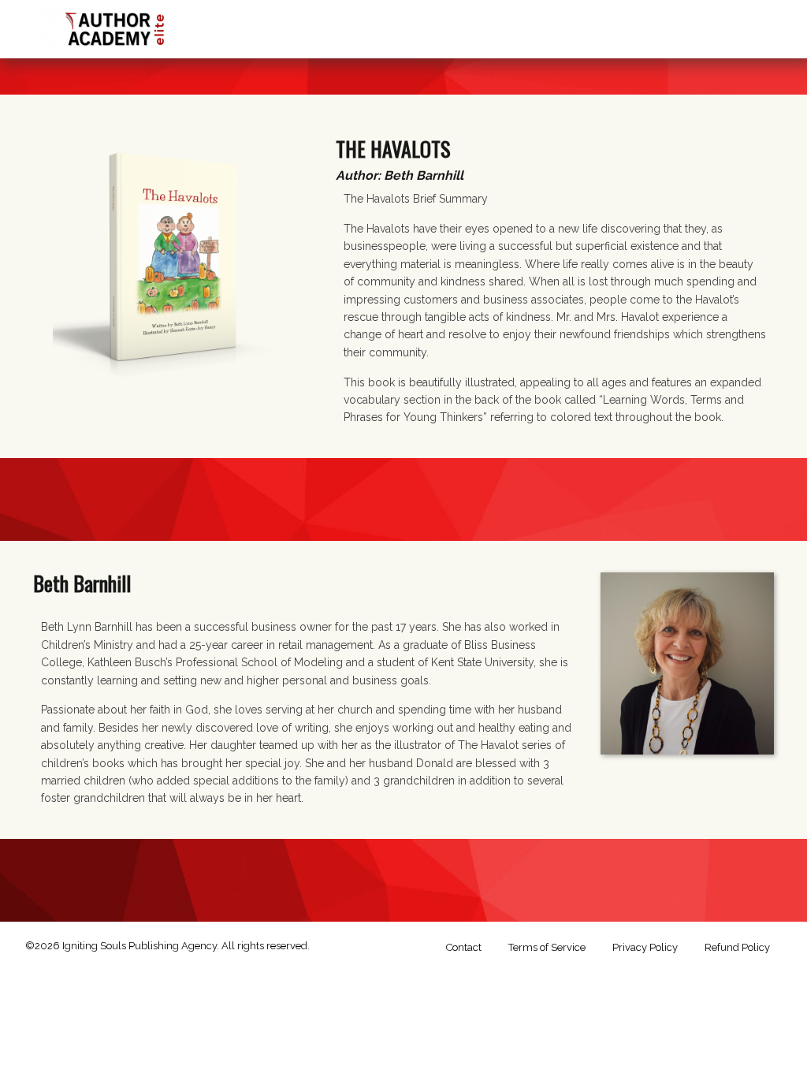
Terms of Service (547, 947)
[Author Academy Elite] (116, 26)
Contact (464, 947)
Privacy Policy (645, 947)
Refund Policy (737, 947)
